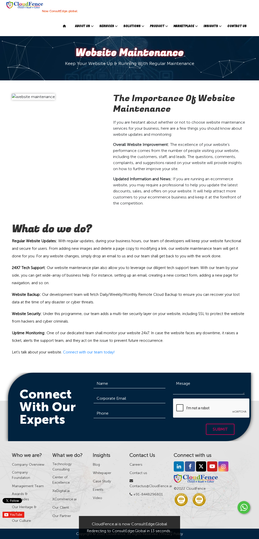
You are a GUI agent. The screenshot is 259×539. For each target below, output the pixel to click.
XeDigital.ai (61, 491)
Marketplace (184, 26)
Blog (96, 464)
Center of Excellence (61, 480)
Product (157, 26)
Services (106, 26)
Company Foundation (21, 475)
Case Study (102, 481)
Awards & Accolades (20, 496)
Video (97, 498)
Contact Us (237, 26)
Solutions (132, 26)
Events (98, 489)
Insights (211, 26)
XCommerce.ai (64, 499)
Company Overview (28, 464)
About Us (82, 26)
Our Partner (61, 516)
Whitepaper (102, 473)
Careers (136, 464)
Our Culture (21, 521)
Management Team (28, 486)
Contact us (138, 473)
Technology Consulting (62, 466)
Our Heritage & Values (24, 509)
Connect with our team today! (89, 352)
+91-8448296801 (147, 494)
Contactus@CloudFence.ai (151, 486)
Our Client (60, 507)
